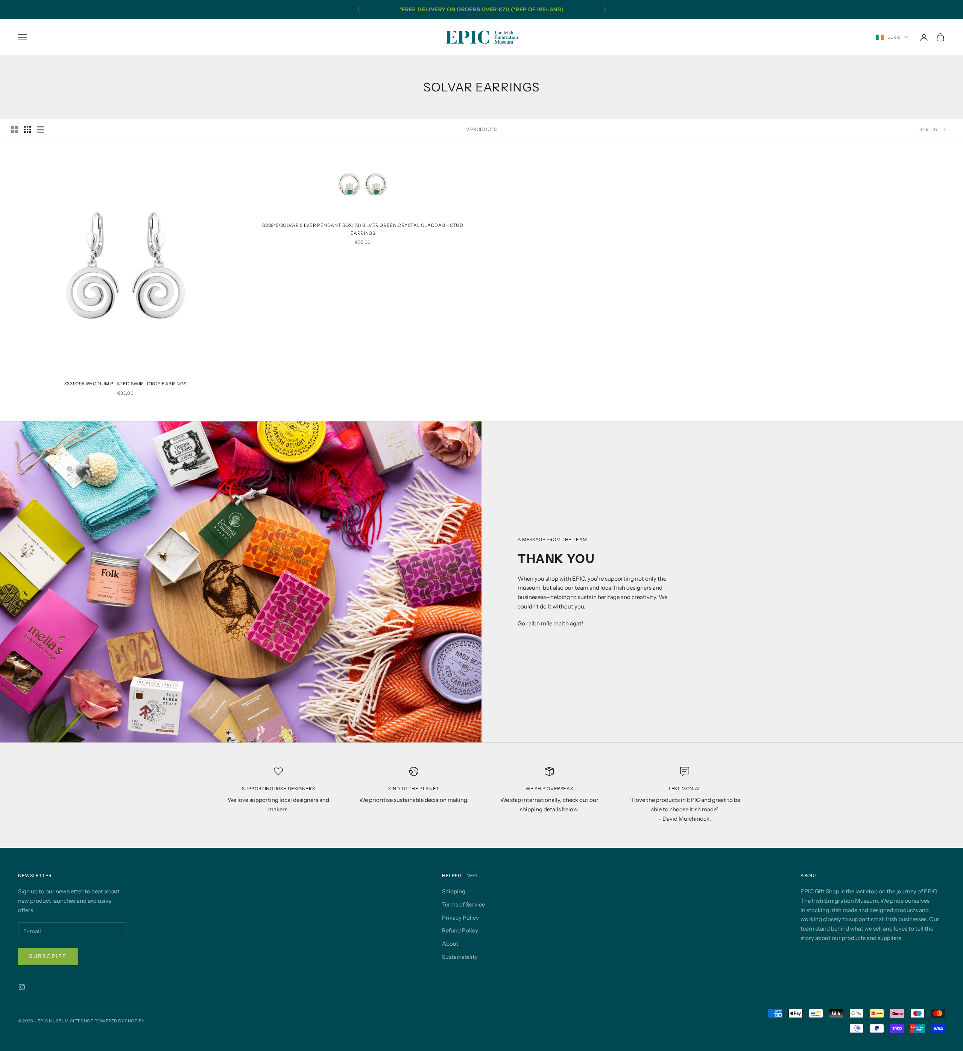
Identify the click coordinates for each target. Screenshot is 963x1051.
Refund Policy (460, 930)
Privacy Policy (460, 917)
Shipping (453, 891)
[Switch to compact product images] (40, 129)
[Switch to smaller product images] (27, 129)
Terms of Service (463, 904)
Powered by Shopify (119, 1021)
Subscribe (48, 956)
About (450, 943)
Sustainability (460, 956)
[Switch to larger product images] (14, 129)
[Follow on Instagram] (22, 987)
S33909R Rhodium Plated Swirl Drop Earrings (125, 383)
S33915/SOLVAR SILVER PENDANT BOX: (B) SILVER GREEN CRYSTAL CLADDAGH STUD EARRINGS (362, 229)
